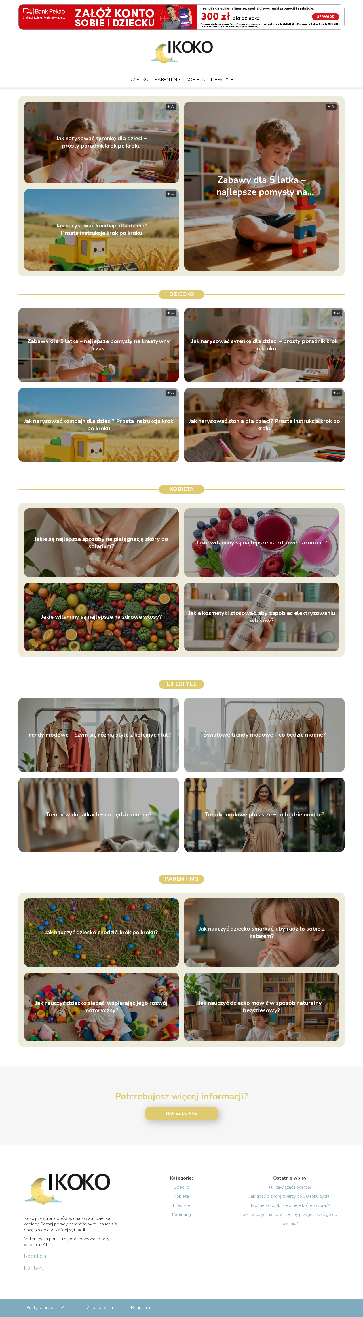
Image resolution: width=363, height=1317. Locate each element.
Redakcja (35, 1256)
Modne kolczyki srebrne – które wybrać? (290, 1205)
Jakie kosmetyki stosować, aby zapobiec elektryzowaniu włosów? (261, 617)
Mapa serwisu (99, 1308)
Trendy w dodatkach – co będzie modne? (99, 814)
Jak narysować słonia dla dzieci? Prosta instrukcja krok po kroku (264, 425)
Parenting (167, 79)
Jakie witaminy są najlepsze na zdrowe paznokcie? (261, 542)
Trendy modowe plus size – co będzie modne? (264, 814)
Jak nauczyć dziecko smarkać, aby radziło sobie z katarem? (262, 932)
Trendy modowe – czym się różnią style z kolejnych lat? (98, 735)
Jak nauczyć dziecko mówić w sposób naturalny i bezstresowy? (262, 1006)
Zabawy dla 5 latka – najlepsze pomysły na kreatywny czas (261, 186)
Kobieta (196, 79)
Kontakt (33, 1268)
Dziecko (139, 79)
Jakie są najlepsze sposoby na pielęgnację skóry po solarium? (101, 542)
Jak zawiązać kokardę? (290, 1187)
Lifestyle (222, 79)
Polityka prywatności (46, 1308)
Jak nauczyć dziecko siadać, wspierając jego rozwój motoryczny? (101, 1006)
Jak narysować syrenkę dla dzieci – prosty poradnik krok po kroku (101, 142)
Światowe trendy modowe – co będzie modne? (264, 735)
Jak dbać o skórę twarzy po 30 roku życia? (290, 1196)
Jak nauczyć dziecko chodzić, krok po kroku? (101, 932)
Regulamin (141, 1308)
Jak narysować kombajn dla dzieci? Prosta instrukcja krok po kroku (101, 229)
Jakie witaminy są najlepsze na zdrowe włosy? (101, 617)
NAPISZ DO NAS (181, 1113)
